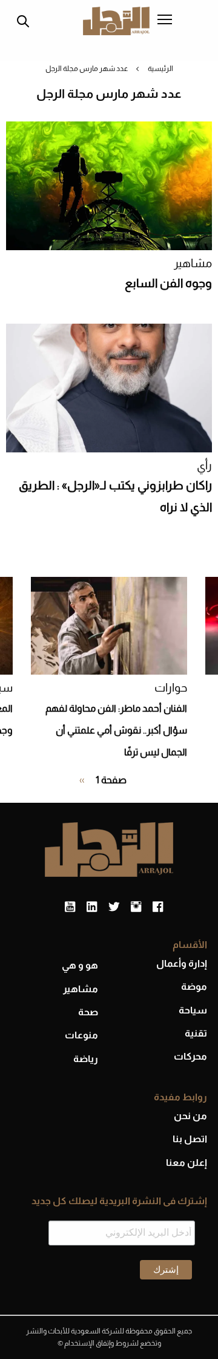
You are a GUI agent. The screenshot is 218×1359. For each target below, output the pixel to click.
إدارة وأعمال (181, 963)
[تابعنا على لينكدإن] (92, 907)
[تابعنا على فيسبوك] (158, 907)
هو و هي (80, 965)
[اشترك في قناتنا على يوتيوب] (70, 907)
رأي (204, 465)
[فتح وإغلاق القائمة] (164, 21)
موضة (194, 986)
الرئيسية (160, 68)
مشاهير (193, 263)
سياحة (193, 1010)
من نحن (190, 1116)
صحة (88, 1012)
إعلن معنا (186, 1162)
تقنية (196, 1033)
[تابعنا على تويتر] (113, 907)
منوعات (81, 1035)
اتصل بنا (190, 1139)
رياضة (85, 1059)
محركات (190, 1056)
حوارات (170, 687)
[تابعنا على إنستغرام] (136, 907)
